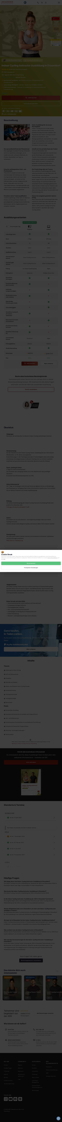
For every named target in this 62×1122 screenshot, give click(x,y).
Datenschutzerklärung (52, 557)
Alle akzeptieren (31, 563)
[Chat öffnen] (58, 1118)
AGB (4, 559)
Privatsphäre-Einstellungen (31, 567)
